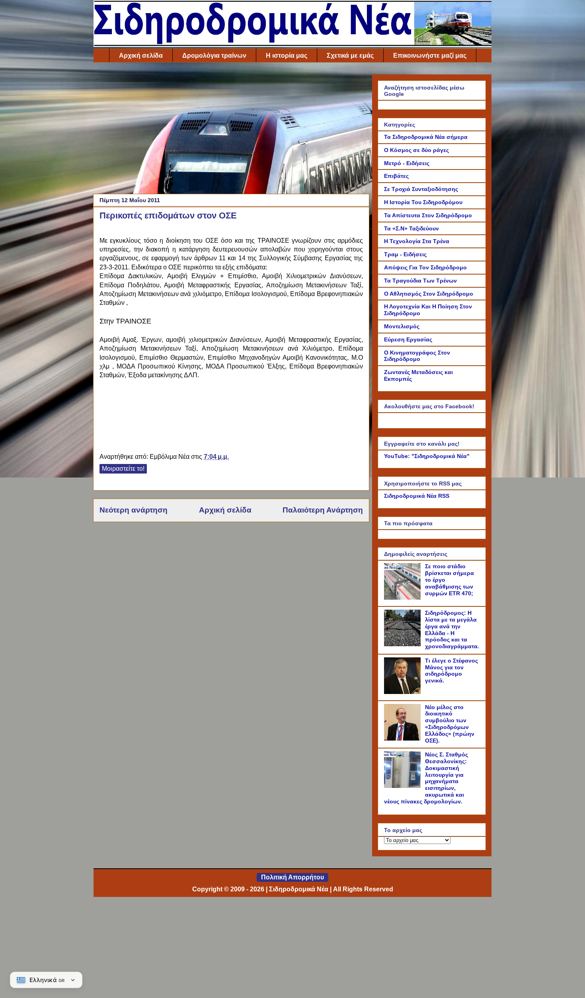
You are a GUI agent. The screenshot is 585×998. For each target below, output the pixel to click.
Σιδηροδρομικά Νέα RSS (416, 496)
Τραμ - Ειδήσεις (405, 254)
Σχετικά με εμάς (350, 55)
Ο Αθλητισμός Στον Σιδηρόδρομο (428, 293)
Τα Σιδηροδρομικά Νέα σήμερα (426, 137)
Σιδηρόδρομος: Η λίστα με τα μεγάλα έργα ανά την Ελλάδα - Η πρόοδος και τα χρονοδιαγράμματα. (452, 629)
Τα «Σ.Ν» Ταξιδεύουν (411, 228)
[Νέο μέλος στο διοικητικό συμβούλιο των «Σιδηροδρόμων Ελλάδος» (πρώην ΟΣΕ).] (403, 738)
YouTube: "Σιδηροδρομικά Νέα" (427, 456)
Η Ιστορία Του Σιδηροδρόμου (423, 202)
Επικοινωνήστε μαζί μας (429, 55)
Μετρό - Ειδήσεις (406, 163)
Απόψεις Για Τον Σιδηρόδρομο (425, 267)
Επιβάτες (396, 176)
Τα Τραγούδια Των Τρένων (420, 280)
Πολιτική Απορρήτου (292, 877)
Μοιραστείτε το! (123, 468)
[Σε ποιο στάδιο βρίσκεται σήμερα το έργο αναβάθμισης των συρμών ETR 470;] (403, 598)
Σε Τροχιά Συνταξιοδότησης (421, 189)
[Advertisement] (231, 130)
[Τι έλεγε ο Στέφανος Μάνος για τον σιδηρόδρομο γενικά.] (403, 692)
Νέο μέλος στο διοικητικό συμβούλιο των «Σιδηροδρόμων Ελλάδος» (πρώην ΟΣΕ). (449, 724)
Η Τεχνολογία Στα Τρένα (416, 241)
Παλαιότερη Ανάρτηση (323, 510)
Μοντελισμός (401, 326)
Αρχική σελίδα (141, 55)
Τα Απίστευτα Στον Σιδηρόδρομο (428, 215)
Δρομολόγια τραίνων (214, 55)
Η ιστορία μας (286, 55)
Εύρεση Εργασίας (408, 339)
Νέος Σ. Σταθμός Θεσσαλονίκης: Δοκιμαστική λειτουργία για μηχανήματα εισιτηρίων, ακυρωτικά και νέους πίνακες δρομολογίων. (426, 778)
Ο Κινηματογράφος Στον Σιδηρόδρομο (417, 356)
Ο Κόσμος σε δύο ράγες (416, 150)
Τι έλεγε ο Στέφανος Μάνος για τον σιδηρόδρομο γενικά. (451, 670)
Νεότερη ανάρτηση (133, 510)
